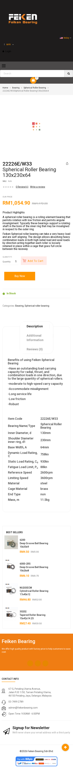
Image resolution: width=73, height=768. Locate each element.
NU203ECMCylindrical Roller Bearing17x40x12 (34, 591)
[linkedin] (45, 663)
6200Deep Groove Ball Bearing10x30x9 (34, 543)
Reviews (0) (35, 349)
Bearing (16, 88)
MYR (8, 44)
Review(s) (22, 186)
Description (35, 326)
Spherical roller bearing (35, 88)
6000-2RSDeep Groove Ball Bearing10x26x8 (34, 567)
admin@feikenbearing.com (23, 707)
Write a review (37, 186)
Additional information (35, 338)
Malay (66, 38)
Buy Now (19, 276)
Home (5, 88)
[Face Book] (30, 663)
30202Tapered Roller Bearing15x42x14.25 (32, 615)
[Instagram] (38, 663)
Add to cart (35, 261)
